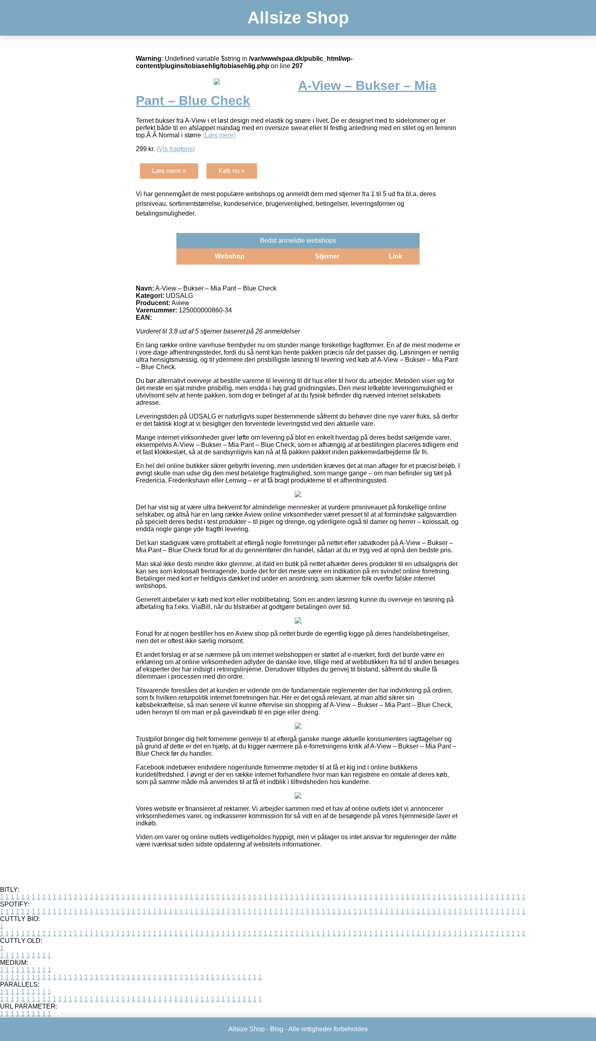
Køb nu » (232, 170)
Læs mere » (169, 170)
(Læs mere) (219, 135)
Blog (276, 1029)
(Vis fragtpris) (176, 148)
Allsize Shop (298, 17)
